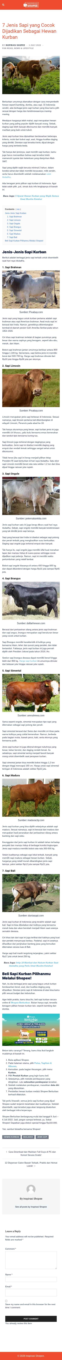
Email (8, 1286)
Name (8, 1274)
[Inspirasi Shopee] (31, 4)
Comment (10, 1249)
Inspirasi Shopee (15, 45)
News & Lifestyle (24, 48)
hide (18, 209)
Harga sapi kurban (28, 661)
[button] (3, 5)
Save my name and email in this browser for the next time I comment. (30, 1306)
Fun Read (7, 48)
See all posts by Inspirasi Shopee (31, 1207)
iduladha (28, 1137)
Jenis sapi (42, 1137)
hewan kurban (11, 1137)
